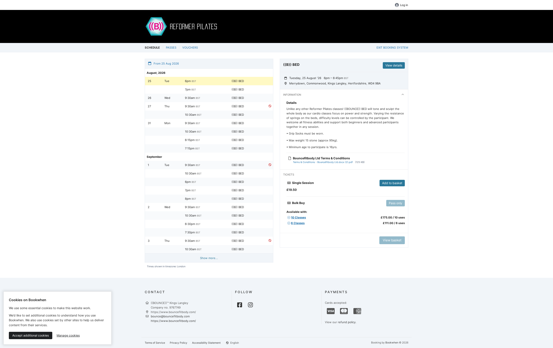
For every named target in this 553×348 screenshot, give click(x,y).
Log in (404, 5)
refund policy (347, 322)
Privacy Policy (178, 342)
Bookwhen (391, 342)
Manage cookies (68, 335)
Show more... (209, 258)
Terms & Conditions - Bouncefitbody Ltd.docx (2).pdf (323, 162)
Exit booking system (392, 47)
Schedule (152, 47)
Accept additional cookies (30, 335)
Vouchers (190, 47)
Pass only (395, 203)
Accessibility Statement (206, 342)
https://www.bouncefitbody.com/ (173, 321)
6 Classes (298, 223)
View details (393, 65)
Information (292, 94)
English (234, 342)
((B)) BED (238, 81)
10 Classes (298, 217)
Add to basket (392, 183)
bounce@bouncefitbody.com (170, 316)
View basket (392, 240)
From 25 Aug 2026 (166, 63)
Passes (171, 47)
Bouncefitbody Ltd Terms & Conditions (321, 158)
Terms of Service (155, 342)
